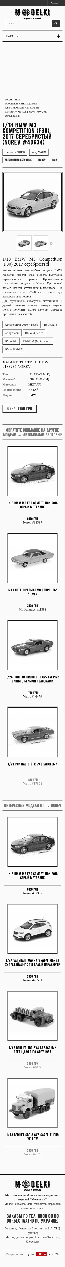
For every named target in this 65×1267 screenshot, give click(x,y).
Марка (7, 395)
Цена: (11, 408)
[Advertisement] (32, 70)
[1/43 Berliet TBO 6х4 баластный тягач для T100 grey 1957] (33, 1016)
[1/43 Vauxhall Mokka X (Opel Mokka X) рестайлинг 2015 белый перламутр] (33, 929)
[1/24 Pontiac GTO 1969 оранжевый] (33, 732)
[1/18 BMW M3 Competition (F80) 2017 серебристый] (24, 243)
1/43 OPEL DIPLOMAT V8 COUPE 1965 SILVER (33, 592)
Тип (5, 374)
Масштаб (8, 379)
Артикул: (15, 152)
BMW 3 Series (34, 333)
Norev (42, 160)
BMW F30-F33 (14, 349)
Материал (9, 384)
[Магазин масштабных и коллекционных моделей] (32, 1185)
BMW (55, 160)
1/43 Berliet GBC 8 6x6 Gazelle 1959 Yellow (32, 1136)
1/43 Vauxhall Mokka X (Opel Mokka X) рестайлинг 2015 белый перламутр (32, 962)
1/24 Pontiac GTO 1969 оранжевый (32, 764)
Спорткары (12, 333)
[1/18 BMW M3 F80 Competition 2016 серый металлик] (33, 471)
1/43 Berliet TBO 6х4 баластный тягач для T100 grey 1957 (32, 1049)
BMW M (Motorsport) (36, 341)
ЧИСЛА (42, 1254)
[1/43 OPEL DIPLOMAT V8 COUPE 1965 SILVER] (33, 558)
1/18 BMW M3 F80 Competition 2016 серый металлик (32, 505)
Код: (39, 152)
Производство (11, 389)
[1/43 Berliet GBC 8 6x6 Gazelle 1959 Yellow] (33, 1103)
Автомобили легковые (18, 160)
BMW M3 (11, 341)
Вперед (51, 243)
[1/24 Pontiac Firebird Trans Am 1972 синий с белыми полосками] (33, 645)
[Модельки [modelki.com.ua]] (32, 14)
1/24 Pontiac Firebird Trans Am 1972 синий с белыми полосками (32, 679)
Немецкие (50, 324)
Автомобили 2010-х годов (21, 324)
